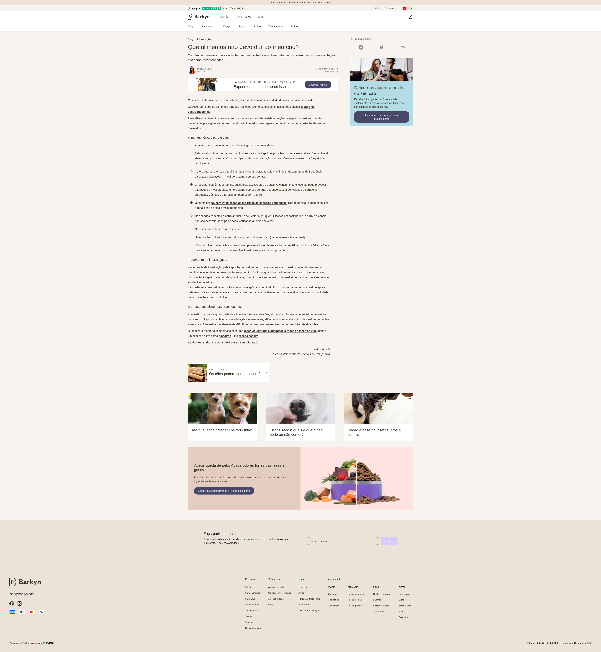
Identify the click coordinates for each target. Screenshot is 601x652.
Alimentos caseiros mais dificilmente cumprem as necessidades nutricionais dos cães (260, 324)
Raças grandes (355, 605)
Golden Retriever (381, 594)
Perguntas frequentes (309, 599)
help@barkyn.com (22, 594)
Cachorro (332, 594)
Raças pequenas (356, 594)
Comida (225, 16)
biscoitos (225, 336)
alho (310, 216)
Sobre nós (390, 8)
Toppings (249, 622)
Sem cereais (405, 594)
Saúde (257, 26)
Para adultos (251, 599)
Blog (190, 26)
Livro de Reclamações (309, 610)
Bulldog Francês (381, 605)
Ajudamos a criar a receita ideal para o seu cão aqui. (223, 342)
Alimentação (207, 26)
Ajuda (301, 593)
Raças (242, 26)
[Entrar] (410, 16)
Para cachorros (252, 593)
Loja (260, 16)
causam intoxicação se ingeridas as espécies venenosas (249, 202)
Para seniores (252, 604)
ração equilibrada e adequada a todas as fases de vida (280, 330)
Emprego (303, 587)
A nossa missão (276, 599)
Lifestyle (226, 26)
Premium (403, 617)
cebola (229, 216)
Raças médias (355, 599)
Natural (402, 611)
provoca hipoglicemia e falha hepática (272, 245)
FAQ (376, 8)
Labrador (377, 599)
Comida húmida (253, 628)
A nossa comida (276, 587)
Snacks (248, 616)
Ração (248, 587)
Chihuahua (378, 611)
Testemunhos (275, 26)
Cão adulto (333, 599)
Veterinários (243, 16)
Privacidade (304, 604)
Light (401, 599)
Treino (294, 26)
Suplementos (251, 610)
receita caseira (248, 336)
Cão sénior (333, 605)
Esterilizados (405, 605)
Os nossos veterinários (279, 593)
